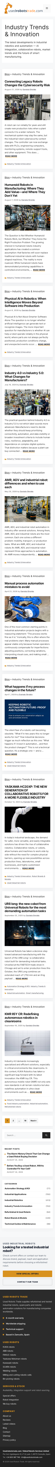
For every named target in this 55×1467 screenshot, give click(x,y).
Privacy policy (9, 1440)
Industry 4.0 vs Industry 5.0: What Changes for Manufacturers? (24, 376)
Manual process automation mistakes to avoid (24, 585)
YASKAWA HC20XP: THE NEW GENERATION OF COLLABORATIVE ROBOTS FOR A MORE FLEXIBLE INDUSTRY (26, 792)
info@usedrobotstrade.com (31, 1457)
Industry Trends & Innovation (19, 164)
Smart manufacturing (35, 993)
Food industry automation (18, 1104)
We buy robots (9, 1404)
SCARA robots (9, 1367)
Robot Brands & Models (16, 1218)
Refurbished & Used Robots (18, 1212)
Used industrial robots (16, 766)
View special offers (27, 1274)
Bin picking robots (11, 1379)
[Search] (46, 1135)
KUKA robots (9, 1347)
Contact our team (27, 1282)
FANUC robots (9, 1355)
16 (26, 1121)
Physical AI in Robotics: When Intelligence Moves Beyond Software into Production (25, 302)
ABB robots (8, 1351)
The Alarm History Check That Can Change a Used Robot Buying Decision (28, 1155)
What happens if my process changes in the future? (25, 688)
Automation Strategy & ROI (18, 986)
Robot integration (11, 1399)
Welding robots (10, 1371)
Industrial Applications (15, 1194)
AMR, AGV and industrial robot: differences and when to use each (26, 483)
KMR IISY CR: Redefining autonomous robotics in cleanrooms (22, 1017)
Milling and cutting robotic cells (17, 1375)
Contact (6, 1432)
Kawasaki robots (10, 1363)
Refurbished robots (13, 1107)
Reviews (6, 1420)
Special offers (9, 1395)
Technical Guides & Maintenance (20, 1224)
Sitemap (6, 1436)
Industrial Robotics (14, 1200)
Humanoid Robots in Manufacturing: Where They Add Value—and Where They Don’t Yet (25, 190)
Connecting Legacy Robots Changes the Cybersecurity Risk (27, 83)
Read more (11, 156)
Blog (7, 74)
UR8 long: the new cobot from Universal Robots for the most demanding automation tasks (25, 907)
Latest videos (9, 1424)
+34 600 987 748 (13, 1457)
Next (34, 1120)
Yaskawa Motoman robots (15, 1359)
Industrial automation (16, 993)
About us (7, 1416)
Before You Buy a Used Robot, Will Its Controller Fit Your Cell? (25, 1167)
